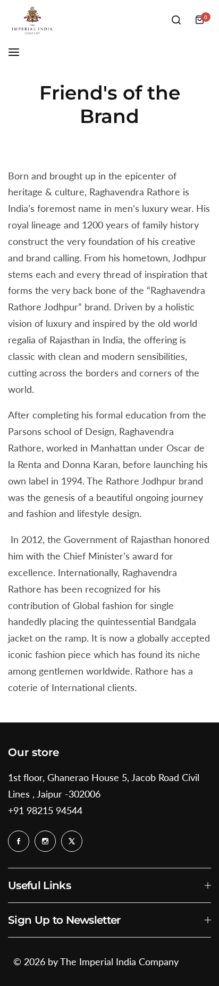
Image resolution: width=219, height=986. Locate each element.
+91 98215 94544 (45, 810)
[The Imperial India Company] (32, 19)
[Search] (176, 19)
